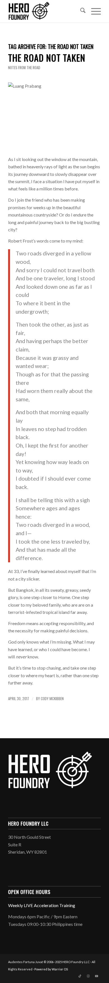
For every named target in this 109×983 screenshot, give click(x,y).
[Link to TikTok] (80, 976)
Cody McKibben (52, 698)
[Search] (80, 11)
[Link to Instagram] (88, 976)
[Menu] (93, 11)
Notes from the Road (24, 67)
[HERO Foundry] (45, 11)
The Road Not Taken (46, 57)
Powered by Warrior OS (51, 969)
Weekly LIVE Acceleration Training (41, 905)
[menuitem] (80, 11)
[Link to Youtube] (97, 976)
